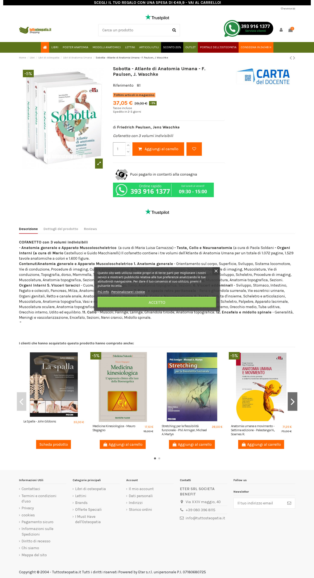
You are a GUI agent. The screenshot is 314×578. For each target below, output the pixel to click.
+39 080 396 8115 (200, 510)
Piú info (103, 291)
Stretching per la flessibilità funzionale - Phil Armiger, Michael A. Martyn (184, 430)
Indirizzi (136, 502)
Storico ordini (140, 509)
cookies (28, 515)
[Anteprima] (57, 415)
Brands (81, 502)
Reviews (90, 229)
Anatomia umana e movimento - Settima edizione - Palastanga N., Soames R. (253, 430)
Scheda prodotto (53, 444)
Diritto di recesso (36, 541)
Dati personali (141, 496)
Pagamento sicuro (37, 522)
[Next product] (294, 57)
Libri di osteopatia (90, 488)
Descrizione (28, 229)
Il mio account (141, 488)
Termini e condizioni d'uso (39, 499)
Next (292, 401)
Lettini (80, 496)
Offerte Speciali (88, 509)
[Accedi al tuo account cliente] (281, 30)
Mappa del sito (34, 555)
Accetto (157, 302)
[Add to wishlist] (194, 149)
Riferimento (123, 85)
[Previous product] (291, 57)
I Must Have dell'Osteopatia (88, 519)
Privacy (28, 508)
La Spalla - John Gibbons (39, 421)
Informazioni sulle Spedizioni (37, 531)
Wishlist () (289, 8)
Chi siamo (30, 548)
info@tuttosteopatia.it (205, 518)
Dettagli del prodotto (61, 229)
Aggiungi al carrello (161, 149)
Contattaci (31, 488)
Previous (21, 401)
